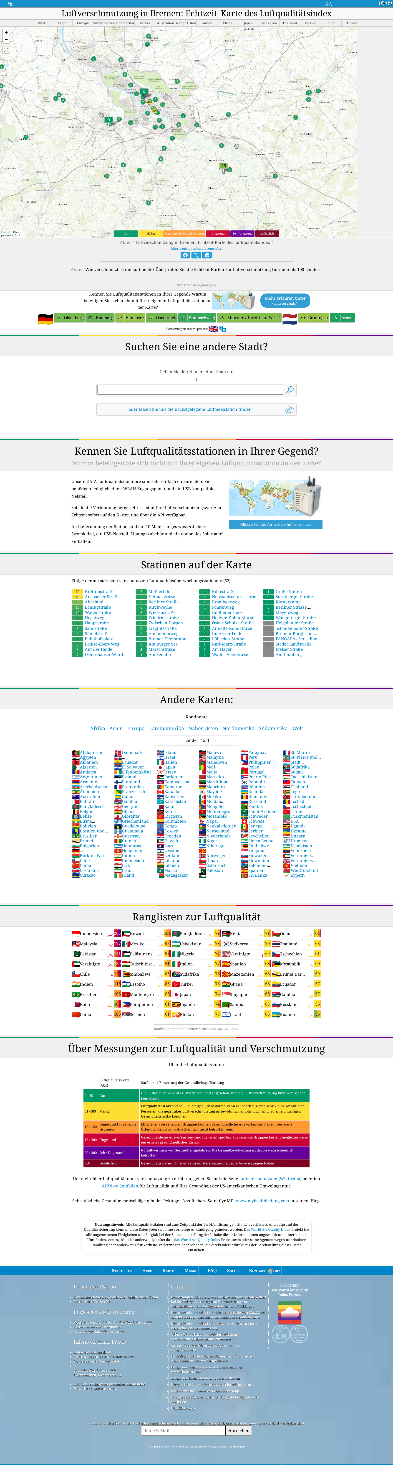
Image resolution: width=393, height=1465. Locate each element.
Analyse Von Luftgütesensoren (99, 1331)
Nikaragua (213, 845)
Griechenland (131, 821)
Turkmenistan (300, 816)
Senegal (252, 826)
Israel (165, 757)
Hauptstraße (93, 622)
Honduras (127, 845)
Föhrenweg (219, 607)
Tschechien (298, 806)
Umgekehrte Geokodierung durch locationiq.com (211, 1384)
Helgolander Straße (291, 622)
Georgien (127, 806)
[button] (6, 32)
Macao (166, 870)
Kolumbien (171, 821)
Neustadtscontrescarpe (230, 596)
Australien (86, 796)
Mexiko (210, 796)
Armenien (86, 781)
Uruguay (295, 840)
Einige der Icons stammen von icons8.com (205, 1378)
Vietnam (295, 865)
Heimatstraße (157, 596)
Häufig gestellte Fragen (100, 1341)
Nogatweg (90, 617)
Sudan (293, 772)
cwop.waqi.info (183, 1350)
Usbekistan (297, 845)
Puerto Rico (256, 776)
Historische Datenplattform (96, 1388)
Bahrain (84, 801)
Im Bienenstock (223, 612)
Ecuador (126, 762)
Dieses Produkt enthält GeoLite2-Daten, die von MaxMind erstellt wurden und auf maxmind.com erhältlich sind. (218, 1314)
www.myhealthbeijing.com (262, 1200)
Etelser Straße (285, 649)
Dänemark (128, 752)
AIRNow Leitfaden (120, 1186)
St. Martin (296, 752)
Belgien (83, 811)
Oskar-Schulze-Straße (229, 622)
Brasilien (85, 836)
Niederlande (215, 836)
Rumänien (255, 796)
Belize (82, 816)
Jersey (166, 772)
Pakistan (211, 870)
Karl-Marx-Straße (225, 644)
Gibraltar (127, 816)
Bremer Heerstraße (163, 638)
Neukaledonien (218, 826)
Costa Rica (86, 870)
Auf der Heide (94, 649)
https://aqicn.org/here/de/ (196, 285)
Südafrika (296, 767)
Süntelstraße (93, 633)
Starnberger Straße (290, 596)
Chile (81, 860)
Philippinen (256, 762)
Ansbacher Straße (98, 596)
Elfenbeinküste (133, 772)
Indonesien (129, 860)
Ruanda (252, 791)
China (81, 865)
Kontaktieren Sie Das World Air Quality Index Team (116, 1297)
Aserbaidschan (90, 786)
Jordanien (170, 776)
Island (166, 752)
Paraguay (254, 752)
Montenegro (214, 811)
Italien (166, 762)
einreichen (238, 1430)
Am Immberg (285, 654)
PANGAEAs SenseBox (292, 638)
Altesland (89, 602)
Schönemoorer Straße (293, 628)
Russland (253, 801)
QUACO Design (183, 1408)
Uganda (294, 826)
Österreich (213, 865)
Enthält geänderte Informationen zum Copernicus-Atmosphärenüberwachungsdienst (212, 1358)
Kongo (166, 826)
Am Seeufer (155, 654)
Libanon (168, 860)
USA (291, 821)
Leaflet (5, 232)
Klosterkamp (284, 602)
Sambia (252, 806)
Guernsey (127, 836)
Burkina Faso (89, 855)
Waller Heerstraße (226, 654)
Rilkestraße (219, 591)
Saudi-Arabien (259, 811)
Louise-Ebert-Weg (98, 644)
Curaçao (84, 875)
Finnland (127, 781)
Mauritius (212, 786)
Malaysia (211, 757)
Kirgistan (169, 816)
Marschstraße (157, 649)
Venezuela (297, 850)
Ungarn (294, 836)
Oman (208, 860)
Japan (165, 767)
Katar (165, 806)
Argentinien (88, 776)
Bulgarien (85, 845)
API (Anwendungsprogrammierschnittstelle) (110, 1384)
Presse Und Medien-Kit (92, 1301)
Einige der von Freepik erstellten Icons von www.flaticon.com (206, 1369)
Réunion (253, 786)
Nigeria (210, 840)
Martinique (213, 781)
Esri (17, 235)
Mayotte (210, 791)
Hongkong (128, 850)
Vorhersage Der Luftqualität (96, 1361)
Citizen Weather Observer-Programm (201, 1345)
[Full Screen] (6, 49)
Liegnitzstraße (158, 628)
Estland (125, 776)
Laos (164, 845)
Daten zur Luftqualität (92, 1352)
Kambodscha (172, 781)
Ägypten (84, 757)
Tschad (293, 801)
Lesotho (167, 850)
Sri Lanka (254, 875)
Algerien (84, 767)
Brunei (82, 840)
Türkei (293, 811)
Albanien (85, 762)
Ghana (124, 811)
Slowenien (255, 860)
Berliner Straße (159, 602)
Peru (249, 757)
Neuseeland (214, 831)
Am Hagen (218, 649)
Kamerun (169, 786)
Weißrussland (300, 870)
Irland (124, 875)
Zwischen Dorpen (161, 622)
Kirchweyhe (156, 607)
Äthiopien (85, 791)
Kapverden (171, 796)
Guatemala (128, 831)
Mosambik (213, 816)
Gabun (124, 796)
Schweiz (253, 821)
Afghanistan (88, 752)
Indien (124, 855)
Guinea (125, 840)
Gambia (125, 801)
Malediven (213, 762)
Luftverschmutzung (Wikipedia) (270, 1178)
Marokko (211, 776)
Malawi (210, 752)
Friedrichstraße (159, 617)
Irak (122, 865)
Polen (250, 767)
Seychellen (255, 836)
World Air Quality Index (271, 1229)
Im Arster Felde (223, 633)
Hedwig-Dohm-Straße (229, 617)
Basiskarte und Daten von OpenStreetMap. (205, 1390)
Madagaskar (172, 875)
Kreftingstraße (94, 591)
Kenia (166, 811)
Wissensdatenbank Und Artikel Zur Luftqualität (113, 1322)
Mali (207, 767)
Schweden (255, 816)
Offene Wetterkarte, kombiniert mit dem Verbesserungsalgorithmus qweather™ (204, 1336)
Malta (208, 772)
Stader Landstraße (290, 644)
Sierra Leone (257, 840)
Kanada (167, 791)
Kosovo (167, 831)
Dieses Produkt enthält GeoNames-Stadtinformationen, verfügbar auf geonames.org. (215, 1325)
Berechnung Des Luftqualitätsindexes (104, 1356)
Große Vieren (284, 591)
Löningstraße (93, 607)
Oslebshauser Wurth (100, 654)
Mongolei (212, 806)
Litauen (167, 865)
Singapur (253, 850)
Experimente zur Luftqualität (97, 1327)
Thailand (295, 786)
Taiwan (294, 781)
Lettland (168, 855)
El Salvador (129, 767)
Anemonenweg (159, 633)
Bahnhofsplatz (95, 638)
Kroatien (168, 836)
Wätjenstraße (93, 612)
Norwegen (213, 855)
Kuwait (167, 840)
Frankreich (129, 786)
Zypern (294, 875)
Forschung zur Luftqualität (104, 1311)
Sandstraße (92, 628)
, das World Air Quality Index (196, 1239)
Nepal (208, 821)
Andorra (84, 772)
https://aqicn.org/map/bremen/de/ (196, 248)
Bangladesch (88, 806)
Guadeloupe (129, 826)
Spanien (253, 870)
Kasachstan (171, 801)
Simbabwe (255, 845)
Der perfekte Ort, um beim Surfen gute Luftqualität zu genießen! (215, 1399)
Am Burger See (159, 644)
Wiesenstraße (158, 612)
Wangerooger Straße (291, 617)
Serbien (252, 831)
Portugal (253, 772)
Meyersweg (282, 612)
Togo (291, 791)
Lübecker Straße (224, 638)
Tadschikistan (300, 776)
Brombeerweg (222, 602)
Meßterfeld (155, 591)
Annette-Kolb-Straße (228, 628)
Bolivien (84, 826)
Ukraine (295, 831)
